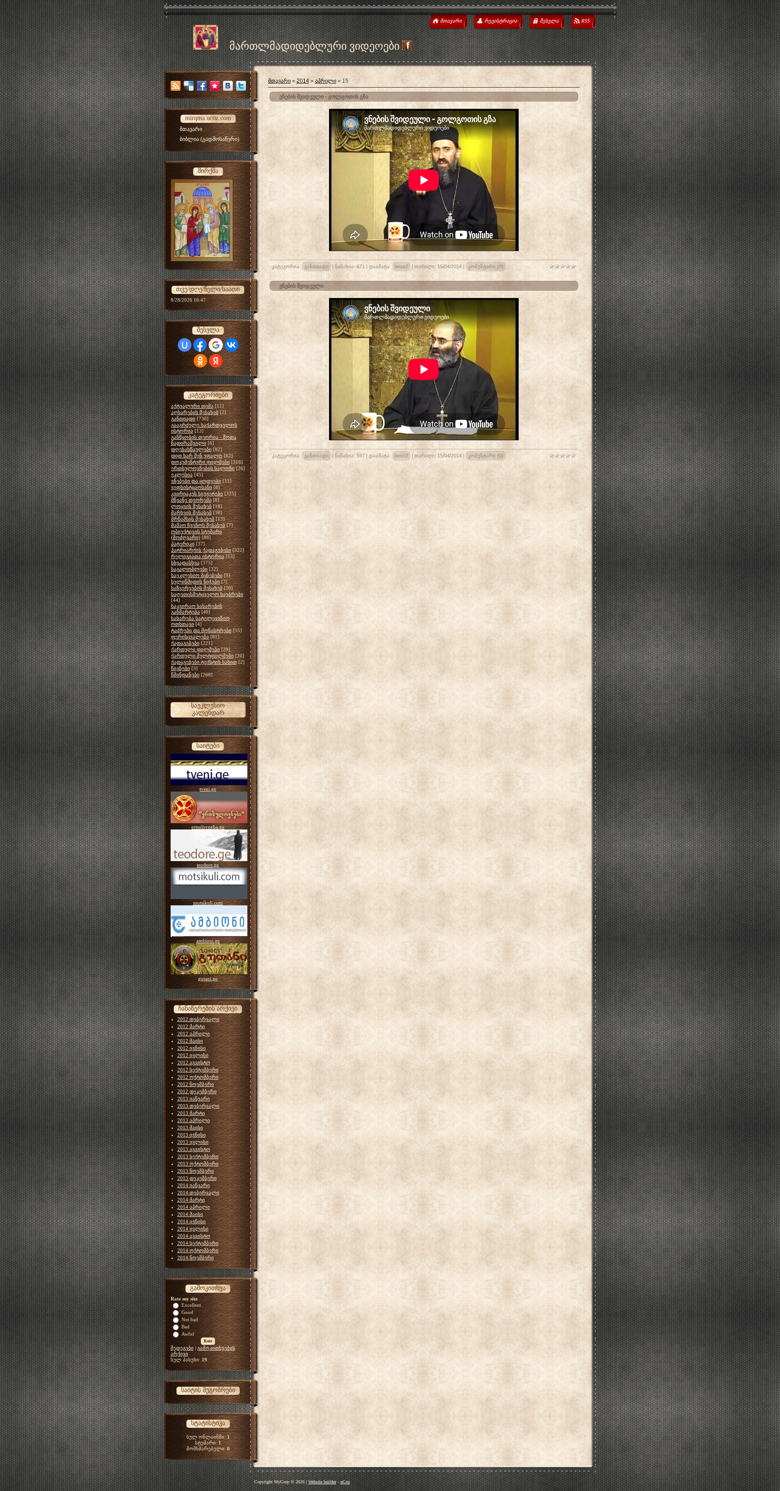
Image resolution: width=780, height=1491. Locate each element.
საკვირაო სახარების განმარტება (197, 609)
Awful (187, 1334)
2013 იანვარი (193, 1098)
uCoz (345, 1481)
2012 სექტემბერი (197, 1069)
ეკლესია (182, 474)
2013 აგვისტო (193, 1149)
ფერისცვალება (190, 636)
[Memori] (215, 86)
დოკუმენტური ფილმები (200, 462)
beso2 (401, 266)
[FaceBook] (202, 86)
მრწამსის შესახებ (192, 519)
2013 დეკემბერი (197, 1178)
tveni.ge (208, 789)
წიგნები (180, 668)
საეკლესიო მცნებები (197, 575)
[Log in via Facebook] (200, 345)
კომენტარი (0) (485, 266)
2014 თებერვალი (198, 1192)
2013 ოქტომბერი (197, 1163)
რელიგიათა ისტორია (197, 556)
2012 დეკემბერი (197, 1091)
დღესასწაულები (191, 449)
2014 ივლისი (193, 1228)
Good (187, 1312)
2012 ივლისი (193, 1055)
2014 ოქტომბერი (197, 1250)
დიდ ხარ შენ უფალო (197, 455)
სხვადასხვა (185, 562)
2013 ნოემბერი (195, 1171)
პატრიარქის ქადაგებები (201, 550)
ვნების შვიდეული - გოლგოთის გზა (323, 96)
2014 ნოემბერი (195, 1257)
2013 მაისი (190, 1127)
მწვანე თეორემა (191, 500)
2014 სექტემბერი (197, 1243)
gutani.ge (208, 978)
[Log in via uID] (184, 345)
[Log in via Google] (216, 345)
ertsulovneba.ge (207, 826)
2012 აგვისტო (193, 1062)
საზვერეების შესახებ (197, 588)
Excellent (191, 1305)
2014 (303, 81)
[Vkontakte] (228, 86)
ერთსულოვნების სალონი (203, 468)
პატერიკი (183, 543)
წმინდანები (185, 674)
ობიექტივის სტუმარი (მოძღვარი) (196, 534)
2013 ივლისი (193, 1142)
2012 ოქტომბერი (197, 1077)
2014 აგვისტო (193, 1236)
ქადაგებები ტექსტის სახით (204, 662)
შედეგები (182, 1348)
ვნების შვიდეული (301, 286)
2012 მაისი (190, 1041)
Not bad (189, 1319)
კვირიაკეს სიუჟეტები (197, 493)
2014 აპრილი (193, 1207)
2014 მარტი (191, 1199)
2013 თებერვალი (198, 1106)
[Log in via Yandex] (216, 361)
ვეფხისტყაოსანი (191, 487)
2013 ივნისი (191, 1134)
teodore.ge (208, 864)
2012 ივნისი (191, 1048)
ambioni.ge (208, 940)
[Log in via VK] (231, 345)
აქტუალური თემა (192, 406)
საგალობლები (189, 569)
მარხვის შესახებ (191, 512)
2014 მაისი (190, 1214)
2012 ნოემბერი (195, 1084)
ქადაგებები (185, 643)
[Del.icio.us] (189, 86)
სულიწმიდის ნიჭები (195, 581)
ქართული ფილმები (195, 649)
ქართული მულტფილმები (202, 655)
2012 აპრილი (193, 1033)
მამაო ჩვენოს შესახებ (198, 525)
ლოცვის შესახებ (191, 506)
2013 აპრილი (193, 1120)
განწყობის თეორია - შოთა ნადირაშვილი (204, 440)
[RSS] (176, 86)
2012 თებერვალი (198, 1019)
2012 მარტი (191, 1026)
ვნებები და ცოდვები (196, 481)
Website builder (322, 1481)
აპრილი (325, 81)
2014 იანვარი (193, 1185)
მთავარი (279, 81)
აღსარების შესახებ (194, 412)
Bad (185, 1326)
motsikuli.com (208, 902)
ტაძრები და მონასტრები (201, 630)
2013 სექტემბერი (197, 1156)
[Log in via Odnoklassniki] (200, 361)
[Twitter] (241, 86)
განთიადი (183, 418)
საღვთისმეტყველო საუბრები (207, 594)
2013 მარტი (191, 1113)
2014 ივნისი (191, 1221)
